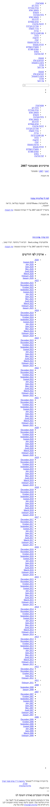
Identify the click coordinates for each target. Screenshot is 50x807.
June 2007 (29, 705)
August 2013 (28, 648)
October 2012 (28, 673)
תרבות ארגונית (38, 24)
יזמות (37, 40)
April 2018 (29, 508)
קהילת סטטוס (38, 44)
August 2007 (28, 701)
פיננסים (36, 12)
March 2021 (29, 421)
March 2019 (29, 480)
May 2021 (29, 416)
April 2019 (29, 478)
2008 (37, 685)
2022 (37, 368)
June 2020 (29, 444)
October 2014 (28, 614)
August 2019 (28, 469)
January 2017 (28, 545)
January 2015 (28, 604)
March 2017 (29, 540)
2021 (37, 398)
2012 (37, 666)
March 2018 (29, 510)
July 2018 (30, 501)
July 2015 (30, 591)
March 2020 (29, 450)
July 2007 (30, 703)
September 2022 (27, 377)
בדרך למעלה (34, 28)
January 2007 (28, 715)
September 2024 (27, 319)
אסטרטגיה (40, 3)
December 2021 (27, 400)
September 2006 (27, 724)
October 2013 (28, 643)
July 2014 (30, 620)
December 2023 (27, 340)
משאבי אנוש (34, 10)
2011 (37, 680)
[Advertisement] (24, 753)
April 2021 (29, 418)
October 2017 (28, 524)
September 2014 (27, 616)
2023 (37, 338)
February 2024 (28, 333)
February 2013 (28, 662)
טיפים (36, 51)
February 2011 (28, 683)
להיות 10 (35, 19)
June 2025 (29, 296)
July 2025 (30, 294)
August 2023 (28, 349)
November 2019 (27, 462)
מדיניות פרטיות (25, 786)
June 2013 (29, 653)
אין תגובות (9, 210)
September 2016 (27, 556)
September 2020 (27, 437)
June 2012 (29, 676)
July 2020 (30, 441)
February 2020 (28, 453)
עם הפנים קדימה (37, 33)
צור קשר (40, 67)
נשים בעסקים (33, 21)
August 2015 (28, 588)
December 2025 (27, 283)
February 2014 (28, 632)
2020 (37, 427)
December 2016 (27, 549)
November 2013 (27, 641)
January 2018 (28, 515)
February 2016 (28, 572)
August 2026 (28, 262)
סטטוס (41, 58)
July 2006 (30, 728)
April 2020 (29, 448)
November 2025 (27, 285)
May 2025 (29, 299)
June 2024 (29, 326)
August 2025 (28, 292)
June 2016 (29, 563)
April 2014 (29, 627)
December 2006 (27, 719)
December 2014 (27, 609)
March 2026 (29, 273)
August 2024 (28, 322)
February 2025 (28, 306)
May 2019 (29, 476)
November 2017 (27, 522)
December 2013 (27, 639)
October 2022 (28, 375)
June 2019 (29, 473)
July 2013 (30, 650)
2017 (37, 517)
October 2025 (28, 287)
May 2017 (29, 535)
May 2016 (29, 565)
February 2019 (28, 483)
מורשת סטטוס (33, 42)
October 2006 (28, 722)
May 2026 (29, 269)
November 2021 (27, 402)
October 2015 (28, 584)
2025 (37, 280)
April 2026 (29, 271)
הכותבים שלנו (38, 60)
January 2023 (28, 365)
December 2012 (27, 669)
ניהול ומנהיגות (38, 15)
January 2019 (28, 485)
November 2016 (27, 552)
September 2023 (27, 347)
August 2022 (28, 379)
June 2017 (29, 533)
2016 (37, 547)
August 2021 (28, 409)
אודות (41, 65)
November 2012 (27, 671)
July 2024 (30, 324)
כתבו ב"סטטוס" (37, 63)
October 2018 (28, 494)
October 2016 (28, 554)
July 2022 (30, 381)
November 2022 (27, 372)
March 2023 (29, 361)
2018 (37, 487)
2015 (37, 577)
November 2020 (27, 432)
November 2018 (27, 492)
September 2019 (27, 466)
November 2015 (27, 581)
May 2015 (29, 595)
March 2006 (29, 733)
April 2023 (29, 358)
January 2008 (28, 689)
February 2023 (28, 363)
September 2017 (27, 526)
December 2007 (27, 694)
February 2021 (28, 423)
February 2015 (28, 602)
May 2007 (29, 708)
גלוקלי (36, 35)
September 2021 (27, 407)
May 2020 (29, 446)
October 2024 (28, 317)
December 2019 (27, 460)
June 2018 (29, 503)
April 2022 (29, 388)
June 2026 (29, 267)
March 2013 (29, 660)
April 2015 (29, 597)
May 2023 (29, 356)
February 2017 (28, 542)
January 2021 (28, 425)
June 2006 (29, 731)
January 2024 (28, 335)
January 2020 (28, 455)
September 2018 (27, 496)
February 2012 (28, 678)
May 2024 (29, 329)
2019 (37, 457)
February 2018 (28, 512)
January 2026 (28, 278)
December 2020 (27, 430)
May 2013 (29, 655)
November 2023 (27, 342)
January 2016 (28, 574)
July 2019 (30, 471)
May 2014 (29, 625)
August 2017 (28, 529)
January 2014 (28, 634)
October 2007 (28, 696)
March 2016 (29, 570)
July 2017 (30, 531)
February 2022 (28, 393)
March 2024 (29, 331)
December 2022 (27, 370)
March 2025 (29, 303)
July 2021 (30, 411)
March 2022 (29, 391)
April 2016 (29, 568)
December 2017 (27, 519)
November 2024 (27, 315)
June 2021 (29, 414)
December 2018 (27, 489)
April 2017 (29, 538)
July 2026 (30, 264)
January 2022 (28, 395)
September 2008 (27, 687)
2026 (37, 260)
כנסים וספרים (33, 49)
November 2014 (27, 611)
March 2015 (29, 600)
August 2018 (28, 499)
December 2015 (27, 579)
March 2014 (29, 630)
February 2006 (28, 735)
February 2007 (28, 712)
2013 (37, 637)
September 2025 (27, 290)
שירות (36, 31)
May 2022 (29, 386)
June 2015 (29, 593)
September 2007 (27, 699)
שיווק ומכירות (33, 8)
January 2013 (28, 664)
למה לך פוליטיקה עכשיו (40, 198)
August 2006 (28, 726)
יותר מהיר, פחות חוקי (40, 237)
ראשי (47, 171)
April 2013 (29, 657)
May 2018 (29, 506)
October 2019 (28, 464)
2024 (37, 310)
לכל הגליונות (39, 54)
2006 (37, 717)
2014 (37, 607)
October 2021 (28, 404)
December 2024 (27, 313)
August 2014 (28, 618)
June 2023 (29, 354)
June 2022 (29, 384)
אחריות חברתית (32, 26)
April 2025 (29, 301)
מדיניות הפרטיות (30, 805)
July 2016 (30, 561)
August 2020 (28, 439)
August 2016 (28, 558)
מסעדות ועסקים (32, 47)
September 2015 (27, 586)
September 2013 (27, 646)
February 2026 (28, 276)
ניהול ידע (35, 5)
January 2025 (28, 308)
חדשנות (36, 38)
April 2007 (29, 710)
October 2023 (28, 345)
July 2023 (30, 352)
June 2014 (29, 623)
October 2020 (28, 434)
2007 (41, 171)
